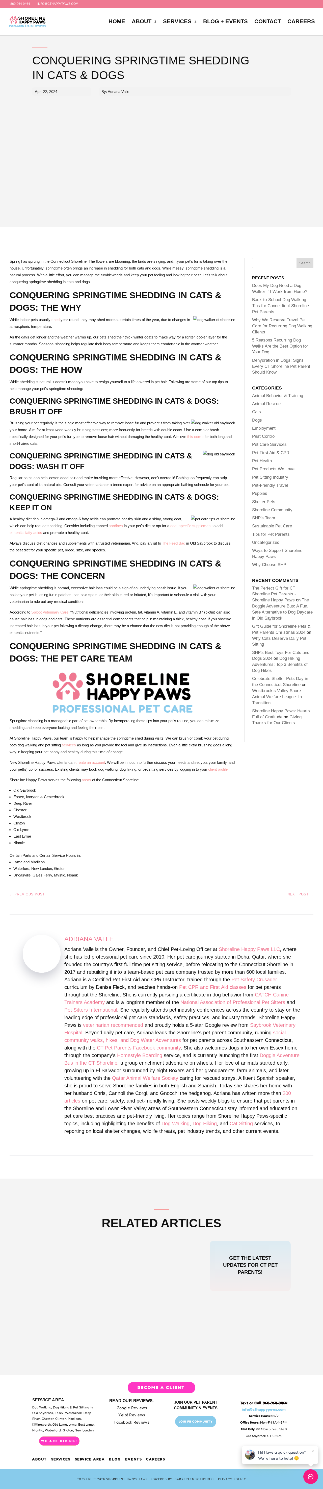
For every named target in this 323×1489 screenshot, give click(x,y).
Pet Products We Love (273, 469)
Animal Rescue (266, 403)
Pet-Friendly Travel (270, 485)
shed (55, 320)
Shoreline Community (272, 509)
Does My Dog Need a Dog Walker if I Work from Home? (112, 1263)
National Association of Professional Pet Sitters (232, 1002)
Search (305, 263)
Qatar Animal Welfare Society (145, 1078)
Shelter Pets (263, 501)
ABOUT (141, 22)
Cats (256, 411)
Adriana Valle (89, 938)
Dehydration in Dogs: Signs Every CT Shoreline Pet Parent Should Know (281, 366)
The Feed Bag (173, 543)
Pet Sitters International (90, 1010)
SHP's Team (263, 518)
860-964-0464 (20, 4)
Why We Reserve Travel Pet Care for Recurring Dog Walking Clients (282, 326)
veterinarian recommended (113, 1025)
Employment (264, 428)
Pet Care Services (269, 444)
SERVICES (177, 22)
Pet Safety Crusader (254, 979)
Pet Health (262, 460)
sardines (116, 526)
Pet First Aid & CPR (270, 452)
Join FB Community (196, 1421)
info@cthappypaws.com (264, 1409)
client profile (218, 769)
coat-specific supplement (190, 526)
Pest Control (264, 436)
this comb (195, 436)
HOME (117, 22)
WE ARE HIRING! (59, 1441)
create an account (90, 762)
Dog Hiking (205, 1123)
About (40, 1459)
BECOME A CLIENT (161, 1387)
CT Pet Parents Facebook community (139, 1048)
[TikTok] (96, 4)
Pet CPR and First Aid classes (212, 987)
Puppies (259, 493)
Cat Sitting (241, 1123)
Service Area (90, 1459)
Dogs (257, 420)
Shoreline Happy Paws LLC (249, 949)
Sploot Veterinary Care (49, 612)
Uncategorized (265, 542)
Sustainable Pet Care (272, 526)
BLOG (115, 1459)
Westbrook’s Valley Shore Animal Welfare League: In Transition (277, 696)
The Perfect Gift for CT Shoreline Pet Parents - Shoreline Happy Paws (274, 594)
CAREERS (301, 22)
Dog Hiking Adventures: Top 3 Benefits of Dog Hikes (280, 664)
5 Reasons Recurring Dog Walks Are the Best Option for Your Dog (280, 346)
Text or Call (263, 1402)
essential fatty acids (26, 532)
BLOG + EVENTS (225, 22)
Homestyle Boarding (139, 1055)
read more (54, 1272)
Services (61, 1459)
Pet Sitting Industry (270, 477)
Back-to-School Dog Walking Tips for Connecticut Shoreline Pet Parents (280, 305)
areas (86, 780)
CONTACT (267, 22)
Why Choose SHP (269, 564)
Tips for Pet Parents (271, 534)
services (69, 745)
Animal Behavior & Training (277, 395)
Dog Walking (176, 1123)
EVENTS (133, 1459)
